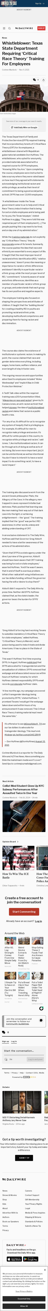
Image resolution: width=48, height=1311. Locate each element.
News (4, 1191)
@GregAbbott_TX (33, 724)
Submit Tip (24, 1158)
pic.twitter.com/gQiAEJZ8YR (27, 735)
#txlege (8, 735)
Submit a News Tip (33, 1226)
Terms (5, 1226)
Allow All (24, 1306)
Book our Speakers (10, 1221)
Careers (28, 1191)
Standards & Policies (34, 1221)
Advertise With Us (10, 1213)
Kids (4, 1204)
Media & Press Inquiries (35, 1213)
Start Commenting (24, 911)
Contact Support (32, 1195)
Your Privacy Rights (33, 1204)
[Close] (45, 1270)
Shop (4, 1199)
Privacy (5, 1230)
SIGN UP (41, 28)
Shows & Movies (9, 1195)
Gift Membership (32, 1199)
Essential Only (24, 1299)
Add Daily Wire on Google (25, 127)
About (5, 1208)
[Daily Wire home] (24, 28)
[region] (24, 1288)
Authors (5, 1217)
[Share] (43, 80)
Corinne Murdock (9, 70)
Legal (27, 1208)
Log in (38, 921)
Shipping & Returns (33, 1217)
